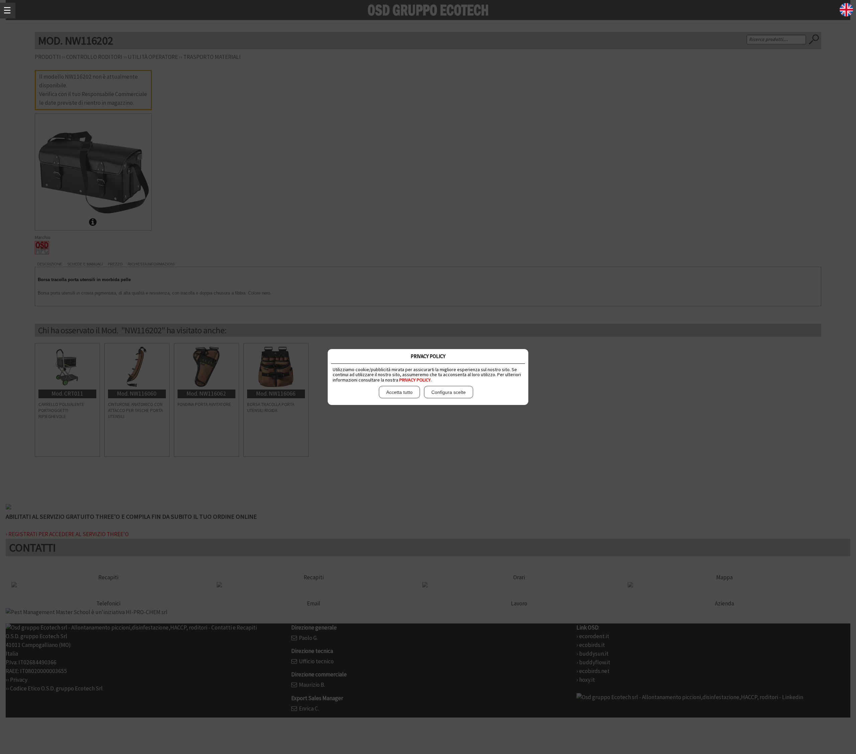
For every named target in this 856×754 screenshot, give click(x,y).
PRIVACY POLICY (415, 380)
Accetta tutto (399, 392)
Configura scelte (448, 392)
